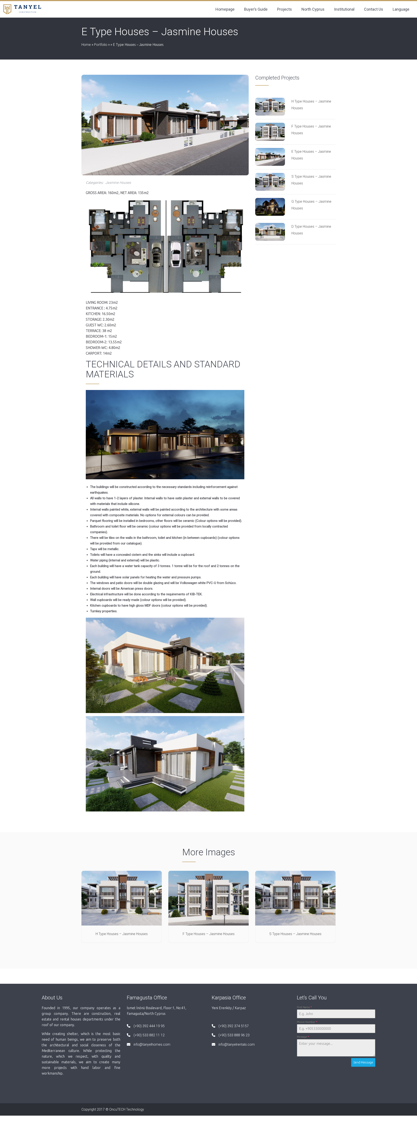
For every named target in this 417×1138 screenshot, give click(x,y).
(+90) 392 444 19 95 (149, 1026)
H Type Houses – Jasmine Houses (122, 934)
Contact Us (373, 9)
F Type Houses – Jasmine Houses (209, 934)
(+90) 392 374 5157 (233, 1026)
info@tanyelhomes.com (152, 1044)
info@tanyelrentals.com (236, 1044)
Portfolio (100, 45)
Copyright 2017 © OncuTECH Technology (112, 1109)
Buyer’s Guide (256, 9)
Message (303, 1036)
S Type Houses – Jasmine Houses (295, 934)
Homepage (225, 9)
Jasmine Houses (118, 183)
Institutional (344, 9)
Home (86, 45)
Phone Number (307, 1021)
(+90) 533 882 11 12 (149, 1035)
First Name (304, 1007)
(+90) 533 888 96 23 (234, 1035)
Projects (284, 9)
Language (401, 9)
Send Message (363, 1062)
